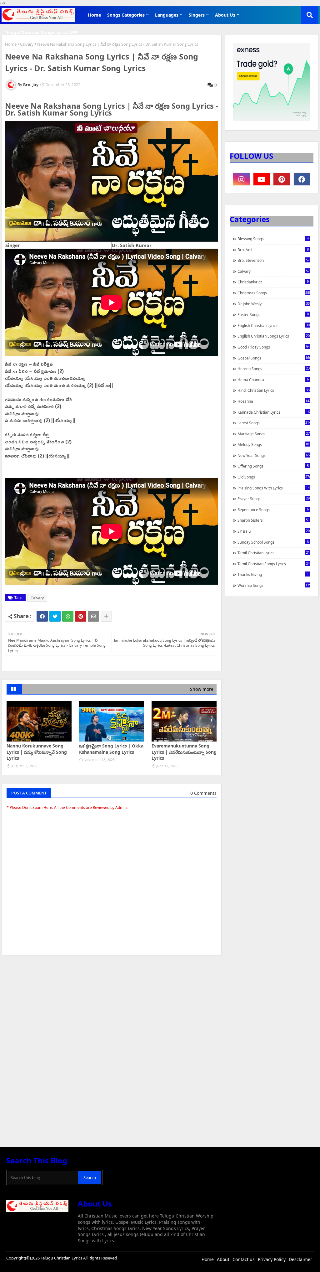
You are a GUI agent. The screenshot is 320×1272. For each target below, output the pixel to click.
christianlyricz (273, 282)
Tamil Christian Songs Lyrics (274, 563)
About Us (225, 15)
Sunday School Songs (273, 542)
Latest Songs (274, 423)
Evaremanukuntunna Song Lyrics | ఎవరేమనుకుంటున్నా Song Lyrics (184, 752)
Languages (166, 15)
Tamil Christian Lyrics (274, 553)
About (223, 1259)
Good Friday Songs (274, 347)
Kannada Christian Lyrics (274, 412)
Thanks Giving (273, 574)
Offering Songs (273, 466)
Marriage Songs (274, 434)
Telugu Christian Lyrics (62, 1258)
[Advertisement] (112, 1007)
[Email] (93, 616)
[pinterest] (281, 179)
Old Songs (274, 477)
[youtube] (261, 179)
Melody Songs (274, 444)
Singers (197, 15)
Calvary (27, 44)
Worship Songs (274, 585)
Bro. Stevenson (274, 260)
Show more (201, 689)
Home (94, 15)
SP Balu (274, 531)
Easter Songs (273, 314)
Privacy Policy (272, 1259)
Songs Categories (126, 15)
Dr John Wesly (274, 304)
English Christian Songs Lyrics (274, 336)
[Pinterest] (80, 616)
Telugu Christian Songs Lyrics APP (41, 32)
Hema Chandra (273, 379)
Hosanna (274, 401)
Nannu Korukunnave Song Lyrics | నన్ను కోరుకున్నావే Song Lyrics (37, 752)
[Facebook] (42, 616)
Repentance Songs (273, 509)
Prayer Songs (274, 498)
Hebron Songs (274, 368)
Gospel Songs (274, 358)
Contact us (243, 1259)
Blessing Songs (273, 238)
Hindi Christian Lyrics (274, 390)
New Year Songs (274, 455)
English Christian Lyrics (274, 325)
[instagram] (241, 179)
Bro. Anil (273, 249)
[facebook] (302, 179)
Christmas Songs (274, 293)
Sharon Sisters (274, 520)
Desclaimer (300, 1259)
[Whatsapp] (67, 616)
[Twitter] (55, 616)
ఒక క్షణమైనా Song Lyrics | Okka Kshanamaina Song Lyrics (111, 749)
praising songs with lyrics (274, 488)
